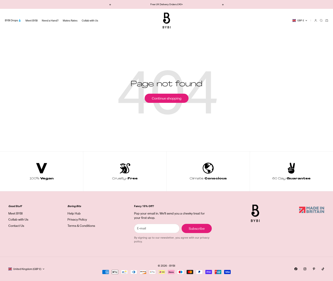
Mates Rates (70, 20)
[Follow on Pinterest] (314, 269)
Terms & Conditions (81, 226)
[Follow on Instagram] (305, 269)
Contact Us (16, 226)
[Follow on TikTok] (323, 269)
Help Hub (74, 213)
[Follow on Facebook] (296, 269)
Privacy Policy (77, 219)
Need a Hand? (50, 20)
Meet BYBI (31, 20)
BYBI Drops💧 (13, 20)
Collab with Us (90, 20)
